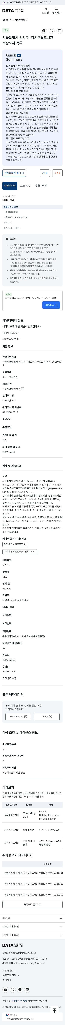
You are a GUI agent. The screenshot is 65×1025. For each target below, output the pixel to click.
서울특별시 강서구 (11, 388)
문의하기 (7, 979)
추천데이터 (41, 185)
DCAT (44, 716)
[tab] (9, 186)
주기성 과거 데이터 (12, 228)
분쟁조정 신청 (10, 975)
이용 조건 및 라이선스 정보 (16, 217)
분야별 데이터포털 (10, 935)
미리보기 (7, 222)
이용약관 (6, 1000)
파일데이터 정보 (11, 207)
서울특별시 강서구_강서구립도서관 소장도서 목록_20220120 (34, 894)
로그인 (45, 12)
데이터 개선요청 (10, 332)
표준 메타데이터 (11, 212)
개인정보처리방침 (19, 1000)
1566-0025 (17, 958)
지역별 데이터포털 (10, 926)
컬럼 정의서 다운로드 (13, 544)
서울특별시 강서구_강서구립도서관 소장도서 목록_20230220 (34, 883)
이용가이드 (8, 970)
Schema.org (16, 716)
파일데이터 (10, 186)
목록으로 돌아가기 (32, 904)
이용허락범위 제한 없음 (13, 772)
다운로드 (49, 304)
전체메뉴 (56, 12)
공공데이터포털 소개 (37, 1000)
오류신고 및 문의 (10, 339)
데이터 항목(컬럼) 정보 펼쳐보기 (18, 551)
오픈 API (25, 185)
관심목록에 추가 (12, 172)
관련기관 (6, 918)
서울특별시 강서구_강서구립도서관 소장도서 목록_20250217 (34, 872)
